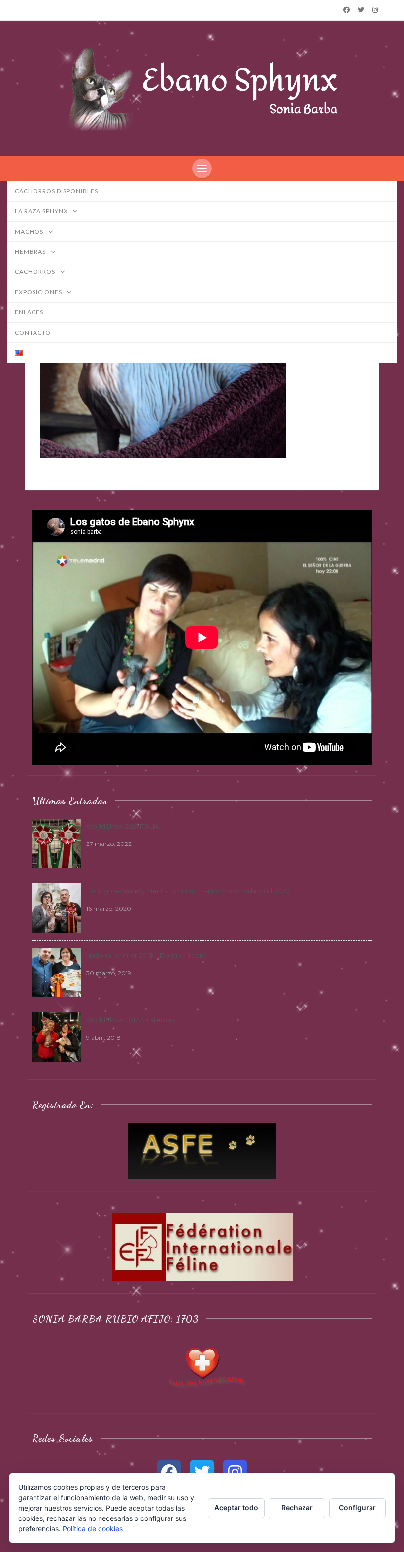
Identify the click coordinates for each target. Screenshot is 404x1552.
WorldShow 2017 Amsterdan (130, 1020)
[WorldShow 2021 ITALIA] (56, 842)
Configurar (357, 1507)
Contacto (33, 332)
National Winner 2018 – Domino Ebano (147, 955)
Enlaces (29, 312)
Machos (30, 231)
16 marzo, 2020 (108, 908)
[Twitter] (361, 10)
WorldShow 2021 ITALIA (122, 826)
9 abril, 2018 (103, 1037)
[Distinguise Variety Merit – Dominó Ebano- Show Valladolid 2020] (56, 907)
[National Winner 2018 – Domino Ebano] (56, 972)
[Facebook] (346, 10)
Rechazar (297, 1507)
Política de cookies (93, 1528)
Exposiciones (39, 292)
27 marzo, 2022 (109, 843)
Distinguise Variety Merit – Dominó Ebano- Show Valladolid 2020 (188, 891)
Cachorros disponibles (56, 191)
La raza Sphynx (42, 211)
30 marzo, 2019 (108, 973)
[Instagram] (375, 10)
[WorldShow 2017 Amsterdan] (56, 1036)
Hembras (31, 251)
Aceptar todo (236, 1507)
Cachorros (36, 271)
